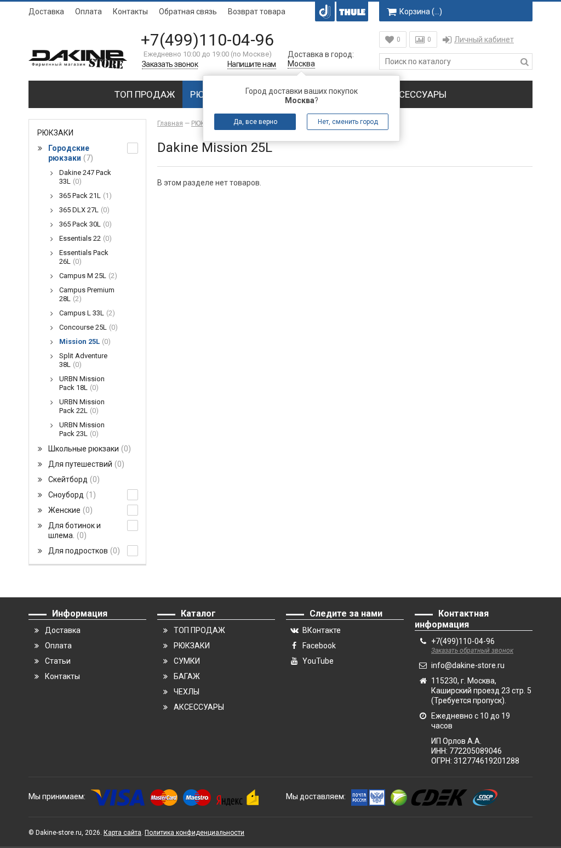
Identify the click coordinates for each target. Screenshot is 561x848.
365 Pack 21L (84, 195)
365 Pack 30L (84, 224)
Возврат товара (256, 11)
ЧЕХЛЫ (186, 691)
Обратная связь (188, 11)
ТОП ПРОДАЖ (145, 94)
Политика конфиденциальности (194, 832)
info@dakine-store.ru (468, 665)
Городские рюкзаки (69, 153)
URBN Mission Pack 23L (82, 429)
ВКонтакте (321, 630)
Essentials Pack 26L (83, 256)
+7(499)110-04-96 (207, 39)
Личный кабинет (484, 39)
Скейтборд (72, 479)
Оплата (88, 11)
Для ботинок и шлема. (74, 530)
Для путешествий (85, 464)
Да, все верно (255, 122)
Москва (301, 63)
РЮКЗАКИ (55, 132)
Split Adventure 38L (83, 360)
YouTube (318, 661)
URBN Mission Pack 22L (82, 406)
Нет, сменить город (348, 122)
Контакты (130, 11)
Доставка (46, 11)
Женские (69, 510)
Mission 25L (83, 341)
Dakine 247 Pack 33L (85, 176)
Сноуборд (70, 494)
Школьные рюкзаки (88, 448)
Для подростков (82, 550)
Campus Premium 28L (87, 294)
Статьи (58, 661)
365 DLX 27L (83, 210)
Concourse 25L (87, 327)
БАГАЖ (187, 676)
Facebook (319, 645)
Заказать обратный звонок (472, 650)
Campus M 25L (87, 276)
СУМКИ (187, 661)
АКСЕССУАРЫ (416, 94)
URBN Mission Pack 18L (82, 383)
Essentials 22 (84, 238)
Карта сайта (122, 832)
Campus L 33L (85, 313)
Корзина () (420, 11)
